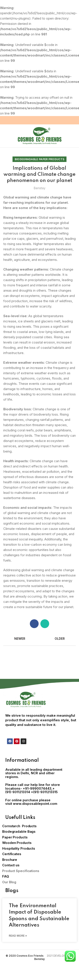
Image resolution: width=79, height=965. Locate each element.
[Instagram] (23, 741)
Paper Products (15, 837)
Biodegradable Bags (19, 831)
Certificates (11, 854)
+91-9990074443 (37, 788)
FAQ (5, 876)
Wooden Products (17, 843)
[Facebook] (10, 741)
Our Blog (9, 882)
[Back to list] (39, 639)
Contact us (11, 865)
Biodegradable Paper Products (39, 159)
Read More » (18, 935)
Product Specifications (20, 871)
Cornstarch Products (19, 826)
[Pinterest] (17, 741)
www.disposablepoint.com (35, 803)
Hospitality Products (18, 848)
